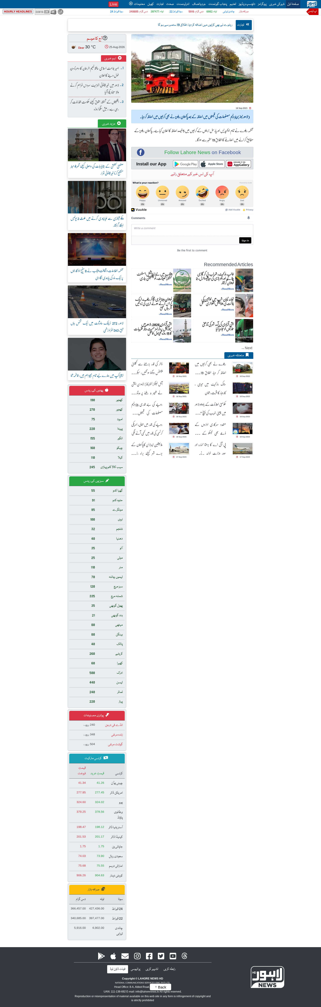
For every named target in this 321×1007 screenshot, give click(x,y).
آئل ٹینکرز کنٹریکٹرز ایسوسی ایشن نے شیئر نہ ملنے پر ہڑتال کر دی (147, 388)
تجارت (160, 4)
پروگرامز (262, 4)
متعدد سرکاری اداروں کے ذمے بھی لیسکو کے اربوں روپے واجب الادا (210, 429)
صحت (170, 4)
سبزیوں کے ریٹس (94, 481)
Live (113, 4)
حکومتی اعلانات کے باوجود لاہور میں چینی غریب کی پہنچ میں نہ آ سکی (210, 408)
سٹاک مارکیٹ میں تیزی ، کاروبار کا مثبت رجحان (210, 388)
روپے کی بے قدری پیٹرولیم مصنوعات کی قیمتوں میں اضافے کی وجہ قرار (147, 408)
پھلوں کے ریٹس (94, 390)
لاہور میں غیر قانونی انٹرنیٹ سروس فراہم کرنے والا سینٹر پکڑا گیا (94, 88)
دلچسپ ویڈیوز (247, 4)
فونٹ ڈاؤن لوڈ (117, 969)
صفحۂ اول (292, 4)
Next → (246, 348)
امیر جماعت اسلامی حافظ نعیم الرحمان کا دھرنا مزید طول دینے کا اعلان (94, 71)
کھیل (150, 4)
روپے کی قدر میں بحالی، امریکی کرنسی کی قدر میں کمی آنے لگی (147, 428)
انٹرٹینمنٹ (183, 4)
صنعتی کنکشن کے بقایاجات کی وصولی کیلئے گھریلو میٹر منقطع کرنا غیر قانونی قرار (97, 169)
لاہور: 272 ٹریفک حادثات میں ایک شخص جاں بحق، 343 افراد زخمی (97, 326)
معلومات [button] (139, 4)
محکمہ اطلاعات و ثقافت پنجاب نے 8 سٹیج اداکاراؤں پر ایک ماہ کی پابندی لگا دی (97, 274)
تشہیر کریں (152, 969)
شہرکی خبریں (277, 4)
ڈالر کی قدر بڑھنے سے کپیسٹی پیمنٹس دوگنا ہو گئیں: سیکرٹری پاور (147, 368)
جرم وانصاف (199, 4)
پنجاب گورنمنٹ (217, 4)
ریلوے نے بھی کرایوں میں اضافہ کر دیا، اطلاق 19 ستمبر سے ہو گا (210, 368)
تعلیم (233, 4)
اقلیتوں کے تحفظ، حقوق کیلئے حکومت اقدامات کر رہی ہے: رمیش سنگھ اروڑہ (94, 105)
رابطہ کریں (169, 969)
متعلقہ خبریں (236, 355)
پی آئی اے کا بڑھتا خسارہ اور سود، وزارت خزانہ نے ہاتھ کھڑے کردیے (210, 449)
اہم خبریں (110, 58)
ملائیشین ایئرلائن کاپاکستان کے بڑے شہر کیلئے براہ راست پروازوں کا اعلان (147, 449)
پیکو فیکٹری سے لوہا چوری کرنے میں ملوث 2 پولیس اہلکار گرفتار (97, 221)
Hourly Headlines (18, 11)
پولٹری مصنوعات (94, 715)
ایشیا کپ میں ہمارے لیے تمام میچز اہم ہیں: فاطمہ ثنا (97, 375)
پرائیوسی (135, 969)
